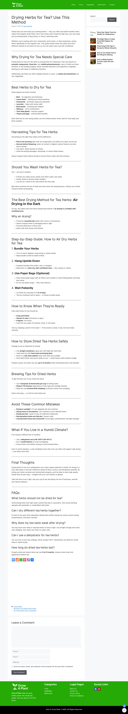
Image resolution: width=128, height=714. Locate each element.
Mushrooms (102, 5)
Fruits (81, 5)
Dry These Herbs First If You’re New (25, 610)
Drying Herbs (18, 606)
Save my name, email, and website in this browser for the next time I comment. (43, 666)
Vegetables (90, 5)
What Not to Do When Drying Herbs (25, 608)
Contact (112, 5)
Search (92, 16)
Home (73, 5)
